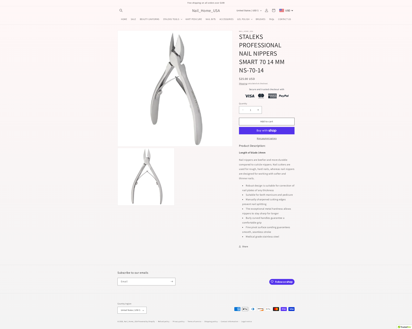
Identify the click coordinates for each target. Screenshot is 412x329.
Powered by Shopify (146, 321)
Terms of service (194, 321)
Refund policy (163, 321)
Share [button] (245, 246)
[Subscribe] (171, 281)
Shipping (243, 83)
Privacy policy (179, 321)
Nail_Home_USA (131, 321)
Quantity (243, 103)
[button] (121, 10)
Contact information (229, 321)
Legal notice (246, 321)
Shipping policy (211, 321)
